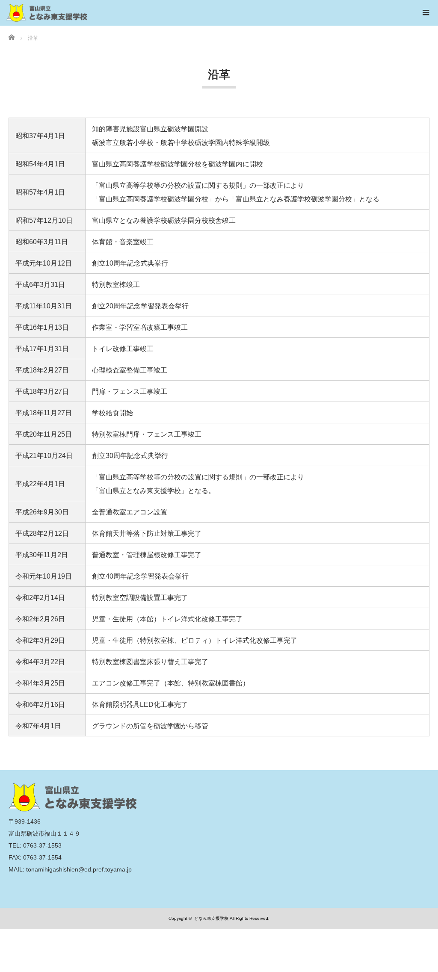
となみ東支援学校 (211, 918)
